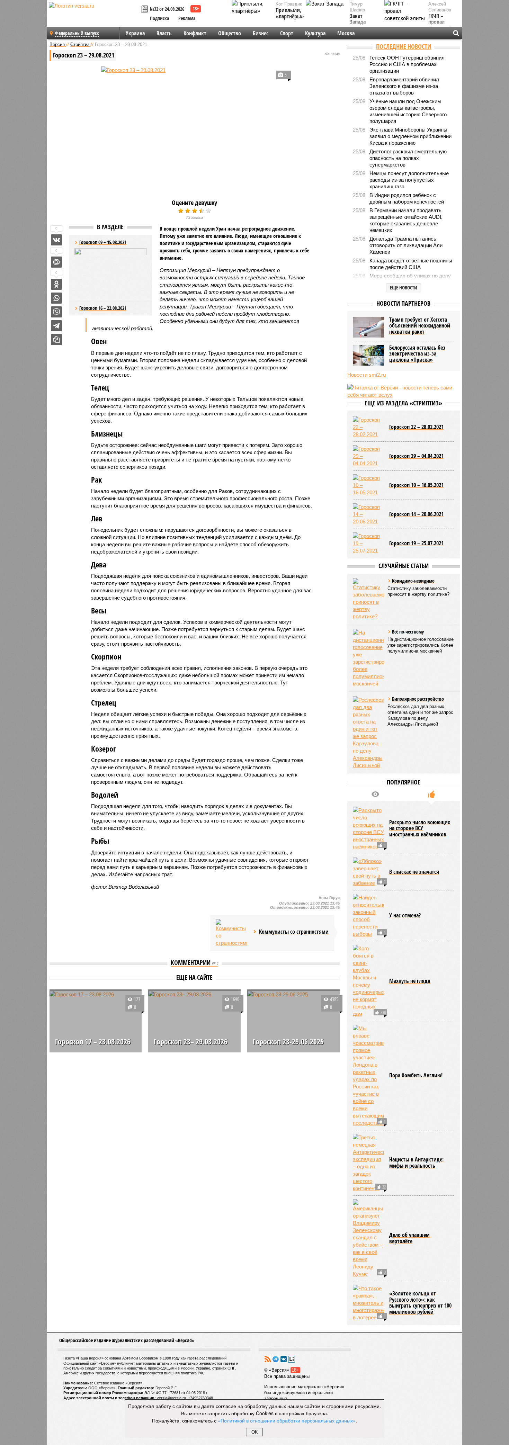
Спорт (286, 33)
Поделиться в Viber (56, 311)
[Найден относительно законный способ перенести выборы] (368, 915)
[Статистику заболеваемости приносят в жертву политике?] (368, 599)
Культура (315, 33)
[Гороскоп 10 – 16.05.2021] (368, 485)
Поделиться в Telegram (56, 325)
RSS (267, 1359)
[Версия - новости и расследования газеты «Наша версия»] (94, 16)
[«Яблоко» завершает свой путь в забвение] (368, 872)
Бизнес (260, 33)
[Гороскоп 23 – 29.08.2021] (194, 128)
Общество (229, 33)
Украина (135, 33)
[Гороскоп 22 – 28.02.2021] (368, 427)
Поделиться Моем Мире (56, 262)
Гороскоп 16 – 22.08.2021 (102, 308)
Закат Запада (358, 19)
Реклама (187, 18)
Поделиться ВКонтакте (56, 239)
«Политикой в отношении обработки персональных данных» (287, 1420)
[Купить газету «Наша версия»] (145, 10)
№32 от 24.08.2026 (167, 9)
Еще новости (403, 287)
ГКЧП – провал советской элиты (440, 25)
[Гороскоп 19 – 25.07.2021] (368, 543)
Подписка (159, 18)
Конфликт (195, 33)
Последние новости (403, 46)
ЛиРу (291, 1359)
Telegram (275, 1359)
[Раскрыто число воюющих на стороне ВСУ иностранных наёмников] (368, 828)
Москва (346, 33)
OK (254, 1432)
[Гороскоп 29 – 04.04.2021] (368, 456)
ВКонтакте (283, 1359)
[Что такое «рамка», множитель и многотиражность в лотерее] (368, 1303)
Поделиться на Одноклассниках (56, 284)
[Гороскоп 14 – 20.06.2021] (368, 514)
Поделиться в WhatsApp (56, 298)
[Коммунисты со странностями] (231, 932)
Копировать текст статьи (56, 339)
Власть (164, 33)
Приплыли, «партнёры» (290, 13)
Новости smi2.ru (366, 375)
